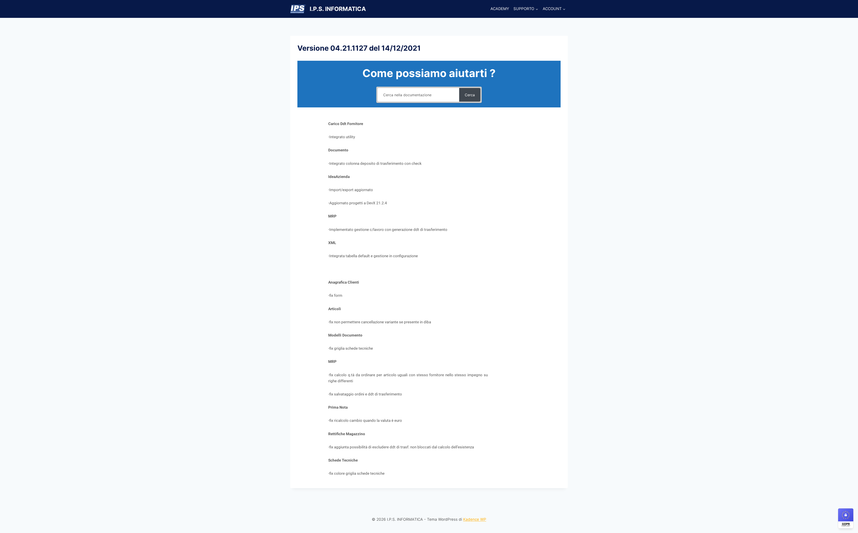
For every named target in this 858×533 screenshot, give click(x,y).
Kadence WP (474, 519)
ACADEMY (499, 8)
